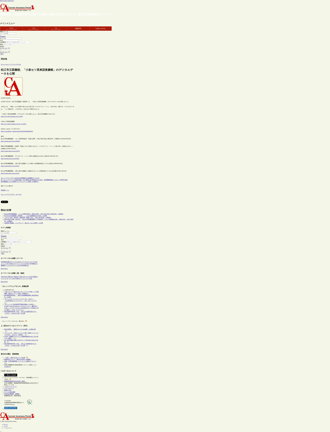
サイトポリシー (9, 388)
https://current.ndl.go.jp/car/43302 (10, 158)
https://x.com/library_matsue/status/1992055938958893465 (17, 131)
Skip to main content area (7, 0)
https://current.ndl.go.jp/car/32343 (10, 166)
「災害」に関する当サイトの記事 (14, 357)
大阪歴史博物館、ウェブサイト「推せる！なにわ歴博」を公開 (23, 223)
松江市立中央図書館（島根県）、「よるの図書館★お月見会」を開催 (25, 216)
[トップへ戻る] (0, 431)
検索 (2, 54)
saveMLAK (7, 366)
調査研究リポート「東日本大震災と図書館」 (18, 359)
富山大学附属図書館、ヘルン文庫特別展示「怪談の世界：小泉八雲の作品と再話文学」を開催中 (33, 214)
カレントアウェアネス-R (8, 178)
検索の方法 (7, 390)
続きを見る (4, 268)
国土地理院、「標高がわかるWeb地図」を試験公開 (20, 329)
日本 (17, 178)
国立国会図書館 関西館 (11, 394)
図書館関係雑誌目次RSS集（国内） (15, 381)
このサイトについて (10, 386)
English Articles (101, 28)
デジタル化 (35, 178)
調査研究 (78, 28)
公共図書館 (22, 178)
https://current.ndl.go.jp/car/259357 (10, 151)
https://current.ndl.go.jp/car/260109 (10, 141)
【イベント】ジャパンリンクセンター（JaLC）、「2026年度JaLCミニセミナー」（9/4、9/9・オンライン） (20, 300)
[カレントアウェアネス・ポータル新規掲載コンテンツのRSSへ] (10, 379)
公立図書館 (29, 178)
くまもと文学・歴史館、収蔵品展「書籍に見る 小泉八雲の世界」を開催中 (27, 217)
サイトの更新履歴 (9, 392)
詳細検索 (3, 36)
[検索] (0, 35)
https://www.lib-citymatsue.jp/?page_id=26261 (13, 124)
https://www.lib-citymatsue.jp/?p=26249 (12, 116)
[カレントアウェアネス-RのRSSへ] (26, 321)
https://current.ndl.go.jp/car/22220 (10, 173)
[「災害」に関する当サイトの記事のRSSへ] (27, 357)
